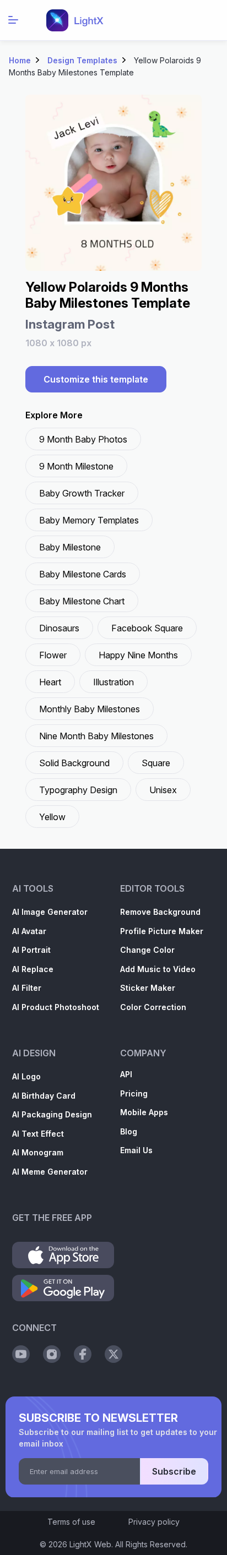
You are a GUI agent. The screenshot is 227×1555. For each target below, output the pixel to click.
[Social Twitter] (113, 1354)
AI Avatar (29, 931)
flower (53, 655)
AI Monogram (37, 1152)
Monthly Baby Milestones (89, 708)
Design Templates (82, 60)
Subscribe (174, 1471)
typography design (78, 789)
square (156, 762)
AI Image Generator (50, 911)
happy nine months (138, 655)
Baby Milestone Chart (82, 601)
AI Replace (32, 969)
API (126, 1074)
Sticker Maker (147, 987)
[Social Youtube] (21, 1354)
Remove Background (160, 911)
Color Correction (153, 1007)
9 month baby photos (83, 439)
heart (50, 682)
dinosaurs (59, 628)
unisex (163, 789)
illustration (113, 682)
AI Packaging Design (52, 1114)
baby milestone (70, 547)
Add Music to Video (158, 969)
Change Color (147, 949)
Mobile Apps (144, 1112)
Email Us (136, 1150)
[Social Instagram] (52, 1354)
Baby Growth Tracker (82, 493)
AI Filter (26, 987)
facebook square (147, 628)
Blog (128, 1131)
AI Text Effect (38, 1133)
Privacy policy (154, 1521)
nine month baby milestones (96, 735)
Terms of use (71, 1521)
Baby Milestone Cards (82, 574)
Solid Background (74, 762)
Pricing (134, 1093)
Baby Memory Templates (89, 520)
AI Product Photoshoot (55, 1007)
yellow (52, 816)
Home (20, 60)
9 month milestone (76, 466)
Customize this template (96, 379)
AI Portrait (31, 949)
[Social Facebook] (82, 1354)
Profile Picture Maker (161, 931)
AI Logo (26, 1076)
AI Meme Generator (50, 1171)
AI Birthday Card (43, 1095)
